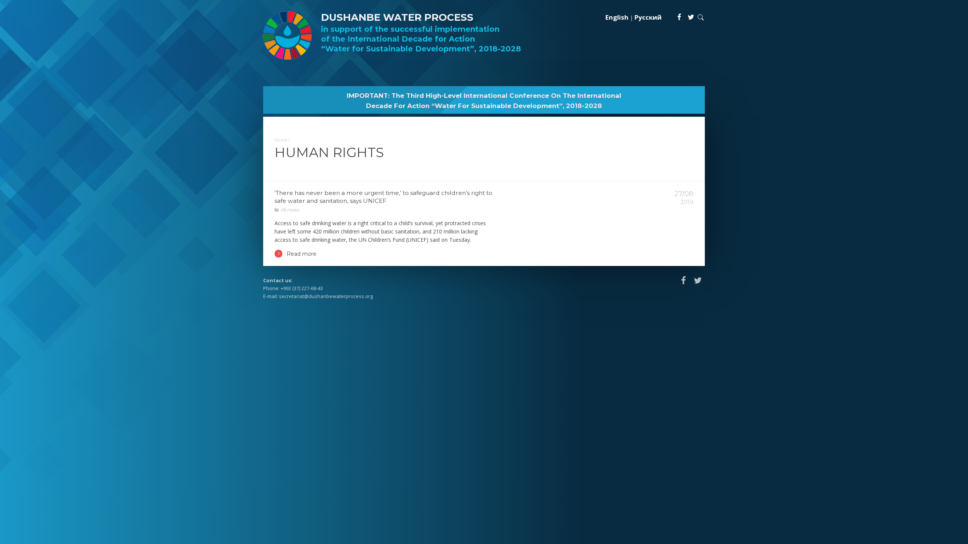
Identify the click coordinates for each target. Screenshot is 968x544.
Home (281, 140)
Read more (301, 253)
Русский (648, 17)
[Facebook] (679, 17)
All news (290, 209)
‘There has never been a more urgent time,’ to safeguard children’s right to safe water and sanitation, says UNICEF (383, 196)
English (616, 17)
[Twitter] (691, 17)
